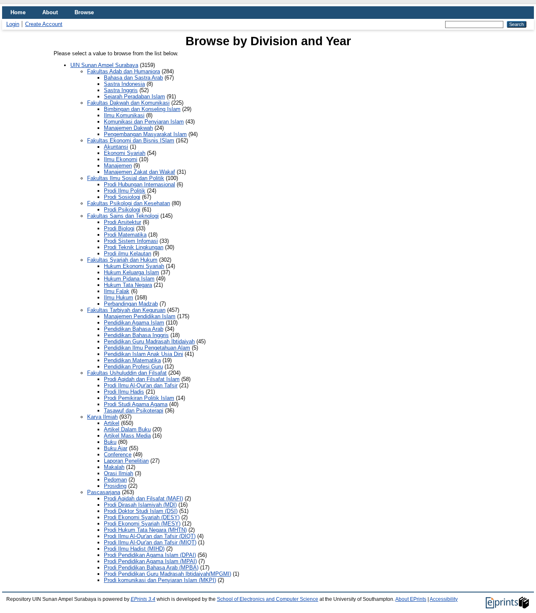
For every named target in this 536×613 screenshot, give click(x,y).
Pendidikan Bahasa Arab (133, 329)
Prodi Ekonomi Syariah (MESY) (142, 523)
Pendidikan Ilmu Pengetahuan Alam (147, 348)
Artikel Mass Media (127, 436)
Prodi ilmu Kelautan (127, 253)
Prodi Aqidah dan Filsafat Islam (142, 379)
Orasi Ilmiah (118, 473)
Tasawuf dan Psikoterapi (133, 410)
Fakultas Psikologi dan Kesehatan (128, 203)
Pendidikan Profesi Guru (133, 366)
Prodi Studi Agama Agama (136, 404)
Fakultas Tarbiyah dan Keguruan (126, 310)
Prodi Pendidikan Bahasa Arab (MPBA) (151, 567)
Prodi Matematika (125, 235)
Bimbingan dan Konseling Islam (142, 109)
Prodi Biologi (119, 228)
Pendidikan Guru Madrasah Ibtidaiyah (149, 341)
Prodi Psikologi (122, 209)
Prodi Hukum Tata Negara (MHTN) (145, 530)
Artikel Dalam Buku (127, 429)
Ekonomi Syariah (124, 153)
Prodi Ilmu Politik (124, 191)
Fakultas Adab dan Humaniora (123, 71)
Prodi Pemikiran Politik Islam (139, 398)
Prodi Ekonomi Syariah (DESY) (142, 517)
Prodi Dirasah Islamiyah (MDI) (140, 505)
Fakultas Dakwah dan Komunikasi (128, 103)
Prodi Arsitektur (122, 222)
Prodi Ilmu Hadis (124, 392)
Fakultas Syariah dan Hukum (122, 260)
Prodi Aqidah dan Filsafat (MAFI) (143, 498)
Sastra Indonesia (124, 84)
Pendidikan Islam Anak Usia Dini (143, 354)
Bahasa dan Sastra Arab (133, 78)
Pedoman (115, 479)
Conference (117, 454)
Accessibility (444, 599)
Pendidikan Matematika (132, 360)
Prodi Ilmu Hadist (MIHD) (134, 549)
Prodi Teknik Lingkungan (133, 247)
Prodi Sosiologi (122, 197)
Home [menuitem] (18, 12)
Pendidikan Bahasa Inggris (136, 335)
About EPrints (410, 599)
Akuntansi (116, 147)
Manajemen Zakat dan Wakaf (139, 172)
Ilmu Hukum (118, 297)
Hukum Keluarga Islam (131, 272)
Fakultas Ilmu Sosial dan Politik (125, 178)
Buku (110, 442)
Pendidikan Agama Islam (134, 322)
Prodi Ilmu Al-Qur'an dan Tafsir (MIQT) (150, 542)
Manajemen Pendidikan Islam (139, 316)
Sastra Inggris (121, 90)
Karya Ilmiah (102, 417)
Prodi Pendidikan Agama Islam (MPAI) (150, 561)
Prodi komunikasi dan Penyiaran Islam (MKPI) (160, 580)
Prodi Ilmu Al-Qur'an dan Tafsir (141, 385)
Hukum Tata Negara (128, 285)
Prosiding (115, 486)
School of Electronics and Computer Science (267, 599)
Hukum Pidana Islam (129, 279)
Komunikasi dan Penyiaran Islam (144, 121)
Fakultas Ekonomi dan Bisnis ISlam (130, 140)
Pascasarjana (103, 492)
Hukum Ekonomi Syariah (134, 266)
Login (12, 24)
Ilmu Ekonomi (120, 159)
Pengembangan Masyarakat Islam (145, 134)
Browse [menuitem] (84, 12)
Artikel (111, 423)
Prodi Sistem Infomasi (131, 241)
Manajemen (118, 165)
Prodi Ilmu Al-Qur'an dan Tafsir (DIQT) (150, 536)
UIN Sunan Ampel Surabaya (104, 65)
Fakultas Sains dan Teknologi (123, 216)
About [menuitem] (50, 12)
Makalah (114, 467)
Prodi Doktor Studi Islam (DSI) (141, 511)
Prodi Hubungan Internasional (139, 184)
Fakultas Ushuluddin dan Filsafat (127, 373)
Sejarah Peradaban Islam (134, 96)
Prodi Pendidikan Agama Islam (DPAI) (150, 555)
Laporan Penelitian (126, 461)
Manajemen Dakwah (128, 128)
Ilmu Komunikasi (124, 115)
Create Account (43, 24)
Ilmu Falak (116, 291)
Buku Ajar (115, 448)
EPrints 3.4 (143, 599)
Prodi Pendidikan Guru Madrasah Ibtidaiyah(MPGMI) (167, 574)
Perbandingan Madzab (131, 304)
